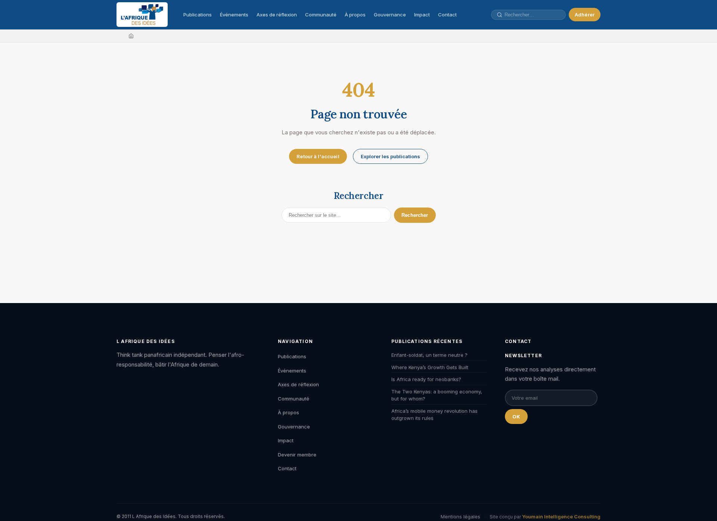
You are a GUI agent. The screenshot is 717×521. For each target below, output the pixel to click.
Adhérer (585, 15)
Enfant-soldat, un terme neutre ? (429, 355)
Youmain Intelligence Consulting (561, 517)
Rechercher (414, 215)
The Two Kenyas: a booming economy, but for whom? (436, 395)
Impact (422, 15)
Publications (197, 15)
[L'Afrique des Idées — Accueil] (142, 14)
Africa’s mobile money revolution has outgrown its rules (434, 414)
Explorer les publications (390, 156)
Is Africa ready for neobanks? (426, 379)
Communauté (320, 15)
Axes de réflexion (277, 15)
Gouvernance (390, 15)
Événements (234, 15)
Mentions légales (460, 517)
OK (516, 416)
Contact (447, 15)
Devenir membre (297, 455)
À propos (355, 15)
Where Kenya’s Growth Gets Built (429, 367)
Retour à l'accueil (318, 156)
